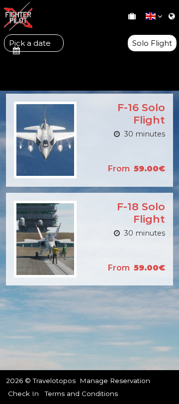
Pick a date (30, 43)
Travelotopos (54, 381)
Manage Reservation (115, 381)
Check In (23, 394)
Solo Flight (152, 43)
